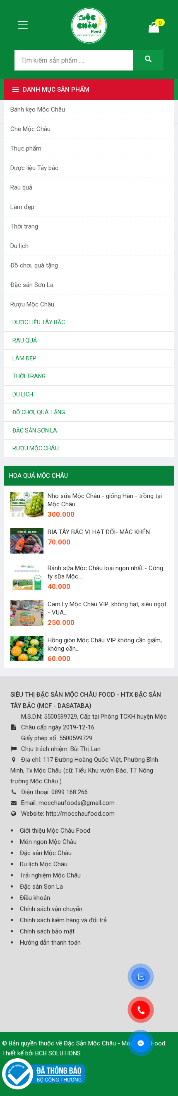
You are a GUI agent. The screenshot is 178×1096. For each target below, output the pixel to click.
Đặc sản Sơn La (31, 285)
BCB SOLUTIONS (58, 1053)
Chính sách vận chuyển (51, 909)
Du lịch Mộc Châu (43, 864)
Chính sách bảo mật (47, 931)
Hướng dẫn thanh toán (50, 942)
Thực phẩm (25, 148)
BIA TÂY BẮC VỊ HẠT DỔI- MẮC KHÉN (99, 532)
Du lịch (19, 246)
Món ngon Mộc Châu (48, 842)
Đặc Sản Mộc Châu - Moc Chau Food (114, 1043)
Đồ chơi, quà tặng (34, 265)
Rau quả (21, 187)
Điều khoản (35, 898)
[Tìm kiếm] (148, 60)
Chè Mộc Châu (30, 129)
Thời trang (24, 226)
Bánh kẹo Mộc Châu (37, 109)
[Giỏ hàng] (154, 29)
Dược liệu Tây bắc (34, 168)
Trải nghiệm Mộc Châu (50, 875)
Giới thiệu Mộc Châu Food (55, 830)
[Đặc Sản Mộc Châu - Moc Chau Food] (89, 24)
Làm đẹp (22, 207)
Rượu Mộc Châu (32, 304)
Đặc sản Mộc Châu (46, 853)
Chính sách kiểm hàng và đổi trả (63, 920)
